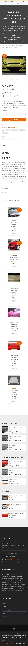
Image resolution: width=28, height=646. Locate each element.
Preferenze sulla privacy (7, 643)
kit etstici (14, 130)
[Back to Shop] (24, 86)
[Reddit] (18, 139)
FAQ (10, 4)
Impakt (4, 136)
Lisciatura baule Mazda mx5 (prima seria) (14, 359)
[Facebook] (19, 1)
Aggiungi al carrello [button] (12, 233)
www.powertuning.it (14, 562)
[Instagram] (21, 1)
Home (3, 45)
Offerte (4, 606)
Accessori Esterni (10, 45)
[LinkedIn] (15, 139)
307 (7, 130)
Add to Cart (14, 120)
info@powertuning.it (13, 559)
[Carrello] (3, 8)
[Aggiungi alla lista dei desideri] (15, 233)
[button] (12, 79)
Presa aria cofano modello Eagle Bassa (14, 292)
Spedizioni (17, 4)
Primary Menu (25, 8)
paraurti (22, 130)
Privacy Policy (6, 610)
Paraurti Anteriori (20, 45)
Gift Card (5, 616)
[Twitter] (8, 139)
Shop (4, 603)
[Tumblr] (13, 139)
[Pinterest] (11, 139)
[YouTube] (23, 1)
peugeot (5, 132)
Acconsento (20, 643)
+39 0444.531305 (9, 1)
